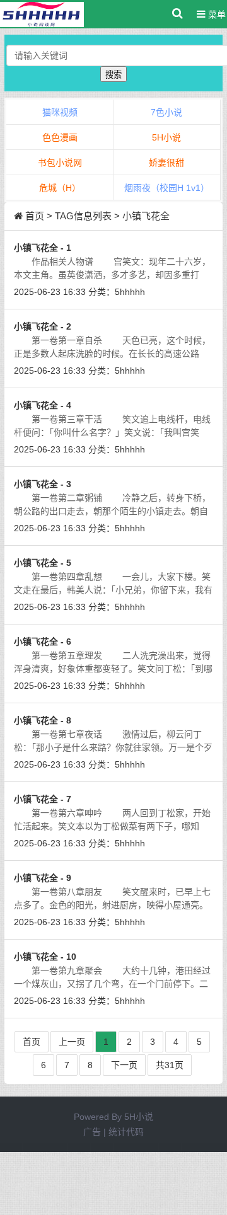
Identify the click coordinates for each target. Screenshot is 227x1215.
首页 (34, 215)
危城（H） (60, 188)
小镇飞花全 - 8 (42, 720)
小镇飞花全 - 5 (42, 563)
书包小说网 (60, 163)
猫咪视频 (60, 112)
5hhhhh (130, 292)
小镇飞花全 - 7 (42, 799)
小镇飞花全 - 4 (42, 405)
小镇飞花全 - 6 (42, 641)
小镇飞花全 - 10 (45, 957)
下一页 (124, 1065)
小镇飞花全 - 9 (42, 878)
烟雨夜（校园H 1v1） (166, 188)
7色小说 (166, 112)
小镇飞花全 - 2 (42, 326)
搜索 (113, 74)
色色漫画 (60, 137)
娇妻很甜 (166, 163)
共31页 (169, 1065)
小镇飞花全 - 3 (42, 484)
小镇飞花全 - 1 (42, 248)
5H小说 (166, 137)
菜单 (216, 14)
